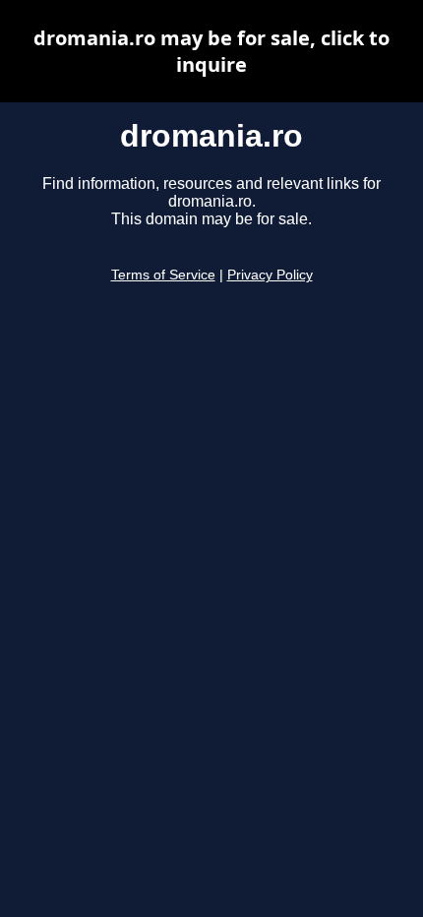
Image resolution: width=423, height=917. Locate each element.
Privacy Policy (270, 275)
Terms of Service (163, 275)
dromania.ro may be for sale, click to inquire (211, 51)
